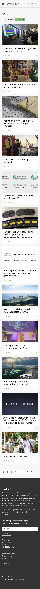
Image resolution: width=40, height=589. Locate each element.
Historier (21, 19)
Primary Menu (3, 3)
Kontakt (7, 563)
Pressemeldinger (8, 19)
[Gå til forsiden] (13, 3)
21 (28, 472)
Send (5, 534)
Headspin (21, 579)
